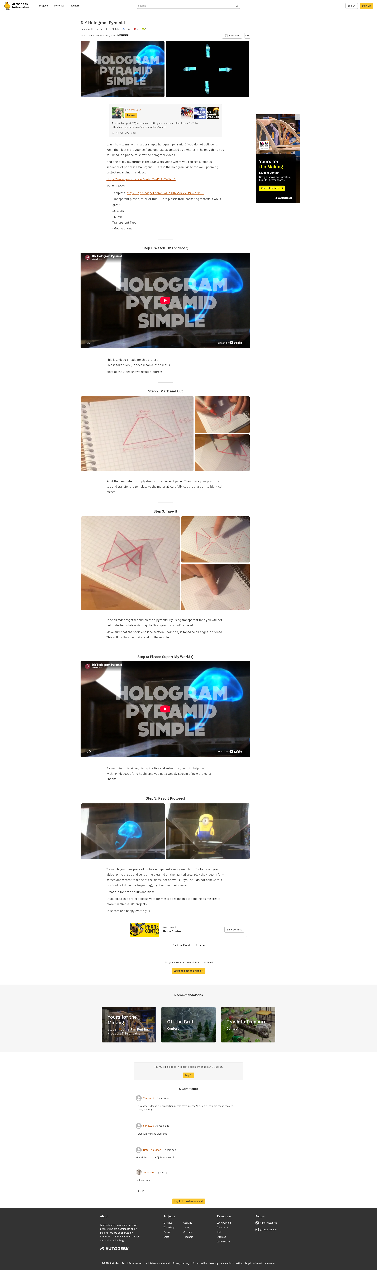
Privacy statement (160, 1263)
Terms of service (138, 1263)
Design (167, 1232)
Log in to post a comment (188, 1201)
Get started (223, 1227)
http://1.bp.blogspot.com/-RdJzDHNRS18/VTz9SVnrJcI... (165, 193)
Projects (43, 5)
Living (186, 1227)
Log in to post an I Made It (188, 970)
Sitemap (221, 1237)
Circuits (104, 29)
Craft (166, 1237)
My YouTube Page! (126, 132)
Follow (131, 115)
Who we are (223, 1241)
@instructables (268, 1222)
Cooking (187, 1222)
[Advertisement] (278, 158)
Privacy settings (181, 1263)
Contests (59, 5)
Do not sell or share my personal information (217, 1263)
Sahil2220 (148, 1125)
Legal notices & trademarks (260, 1263)
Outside (187, 1232)
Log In (351, 6)
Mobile (115, 29)
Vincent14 (148, 1098)
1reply (141, 1190)
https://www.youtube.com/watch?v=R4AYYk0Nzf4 (141, 179)
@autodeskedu (268, 1229)
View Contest (234, 929)
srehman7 (148, 1172)
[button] (247, 36)
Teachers (74, 5)
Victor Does (90, 29)
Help (219, 1232)
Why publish (224, 1222)
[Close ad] (297, 117)
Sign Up (366, 6)
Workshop (169, 1227)
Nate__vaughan (152, 1150)
